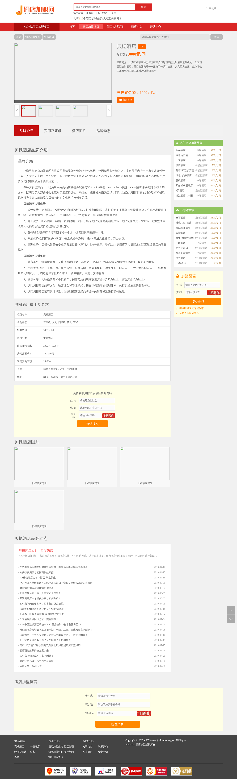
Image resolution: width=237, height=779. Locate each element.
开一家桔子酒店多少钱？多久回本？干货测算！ (45, 640)
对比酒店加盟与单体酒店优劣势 (37, 588)
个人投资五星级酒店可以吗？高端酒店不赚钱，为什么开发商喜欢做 (56, 583)
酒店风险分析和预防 (30, 666)
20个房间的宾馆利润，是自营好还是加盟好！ (44, 603)
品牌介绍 (26, 131)
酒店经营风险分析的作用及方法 (37, 661)
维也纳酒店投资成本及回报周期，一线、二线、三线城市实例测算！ (56, 629)
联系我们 (103, 746)
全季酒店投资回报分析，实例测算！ (39, 619)
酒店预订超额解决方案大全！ (35, 650)
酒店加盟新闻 (115, 26)
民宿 (16, 757)
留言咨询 (127, 99)
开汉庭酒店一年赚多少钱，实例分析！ (40, 598)
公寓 (32, 752)
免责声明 (103, 752)
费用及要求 (52, 131)
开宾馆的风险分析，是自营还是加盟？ (40, 593)
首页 (72, 26)
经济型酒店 (20, 752)
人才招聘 (87, 752)
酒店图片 (79, 131)
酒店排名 (136, 26)
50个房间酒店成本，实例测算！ (37, 655)
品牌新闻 (69, 752)
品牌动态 (103, 131)
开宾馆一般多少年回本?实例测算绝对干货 (42, 614)
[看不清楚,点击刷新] (108, 415)
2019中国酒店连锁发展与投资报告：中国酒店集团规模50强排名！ (55, 567)
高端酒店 (19, 746)
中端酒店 (49, 37)
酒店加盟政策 (55, 746)
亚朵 (97, 13)
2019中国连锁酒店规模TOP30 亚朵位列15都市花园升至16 (50, 624)
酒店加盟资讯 (55, 757)
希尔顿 (90, 13)
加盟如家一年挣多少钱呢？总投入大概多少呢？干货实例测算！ (54, 635)
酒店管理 (69, 746)
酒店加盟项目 (91, 26)
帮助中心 (155, 26)
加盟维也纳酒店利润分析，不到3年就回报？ (43, 609)
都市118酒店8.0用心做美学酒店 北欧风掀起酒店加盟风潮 (50, 645)
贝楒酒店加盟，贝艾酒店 (36, 550)
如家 (104, 13)
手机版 (212, 8)
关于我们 (87, 746)
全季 (113, 13)
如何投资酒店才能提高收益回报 (37, 572)
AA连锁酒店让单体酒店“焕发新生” (38, 577)
